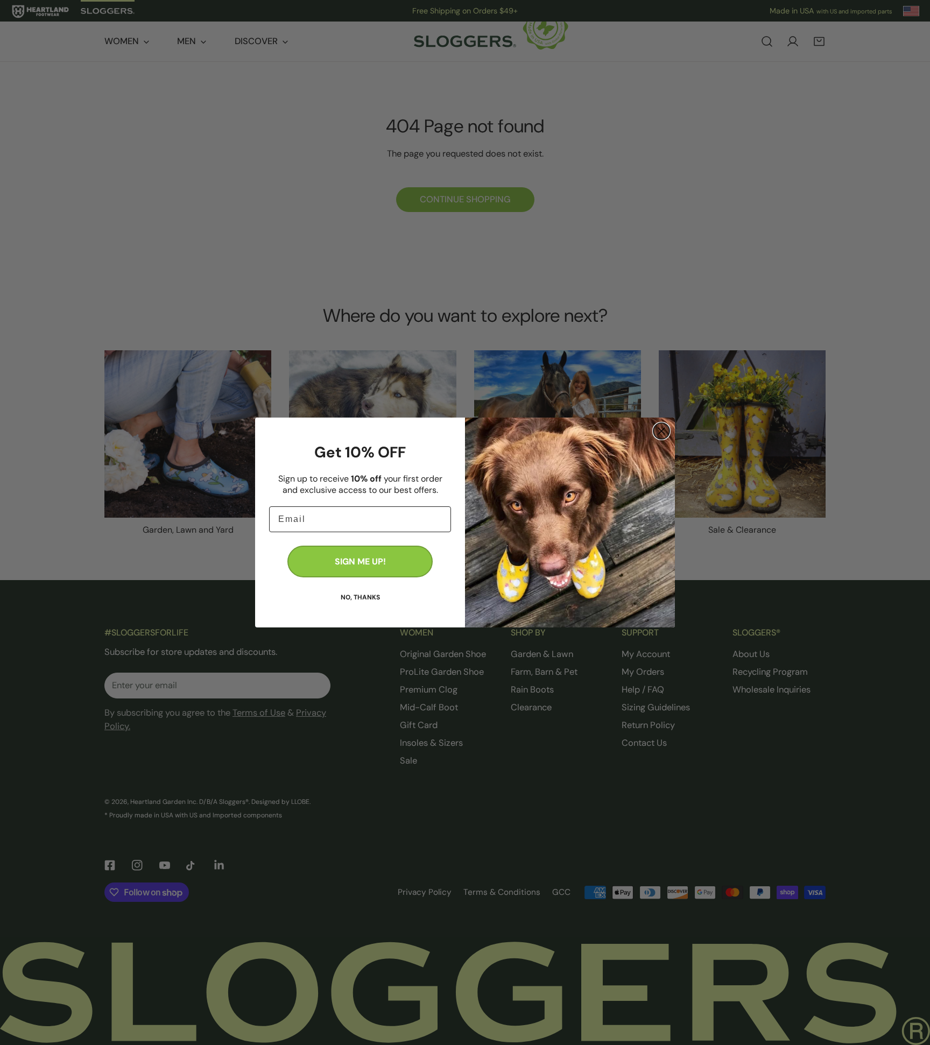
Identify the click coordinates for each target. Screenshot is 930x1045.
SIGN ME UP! (360, 561)
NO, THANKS (360, 596)
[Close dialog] (661, 431)
